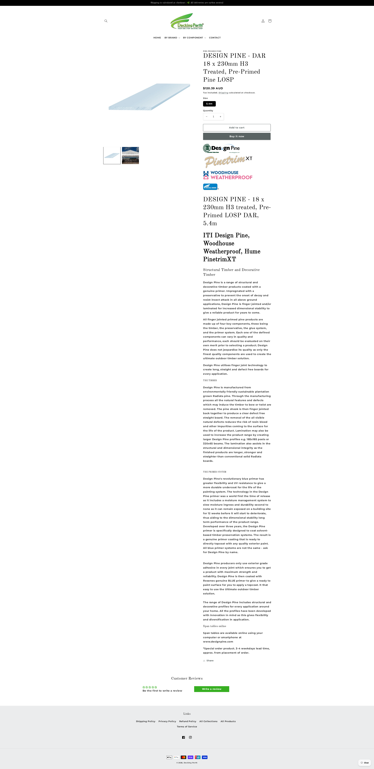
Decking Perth (191, 763)
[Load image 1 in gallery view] (112, 155)
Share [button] (210, 660)
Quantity (208, 110)
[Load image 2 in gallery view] (130, 155)
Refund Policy (187, 721)
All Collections (208, 721)
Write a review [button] (211, 689)
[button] (106, 21)
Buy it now (237, 136)
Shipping (223, 93)
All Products (228, 721)
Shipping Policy (145, 721)
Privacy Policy (167, 721)
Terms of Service (187, 726)
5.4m (209, 103)
